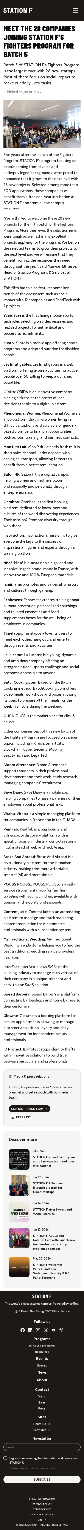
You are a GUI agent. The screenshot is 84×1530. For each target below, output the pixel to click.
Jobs (39, 1519)
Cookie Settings (40, 1514)
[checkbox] (5, 1458)
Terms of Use (42, 1509)
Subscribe (42, 1479)
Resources (42, 1352)
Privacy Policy (42, 1504)
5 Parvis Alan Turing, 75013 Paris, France (44, 1311)
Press (42, 1408)
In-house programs (42, 1346)
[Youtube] (53, 1330)
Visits (42, 1396)
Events (42, 1358)
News (42, 1372)
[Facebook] (22, 1330)
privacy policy (48, 1468)
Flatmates (39, 1430)
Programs (42, 1338)
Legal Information (42, 1499)
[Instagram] (38, 1330)
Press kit (23, 1117)
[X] (46, 1330)
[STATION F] (18, 10)
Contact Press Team (27, 1109)
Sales (42, 1402)
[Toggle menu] (75, 10)
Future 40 (39, 1424)
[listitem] (42, 1159)
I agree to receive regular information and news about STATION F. (44, 1460)
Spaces (42, 1365)
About (42, 1380)
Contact (42, 1389)
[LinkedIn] (30, 1330)
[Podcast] (61, 1330)
